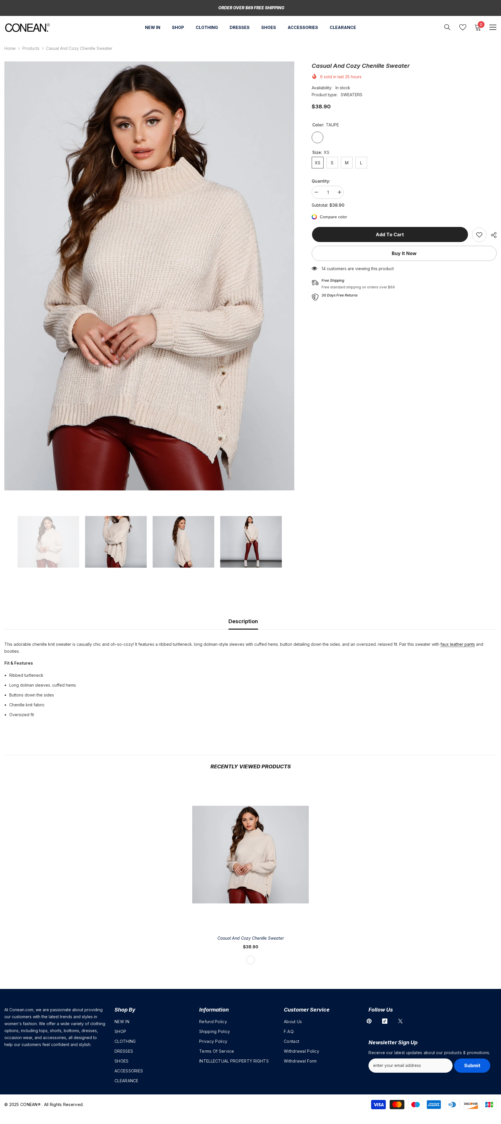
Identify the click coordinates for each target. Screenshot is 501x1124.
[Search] (447, 27)
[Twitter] (400, 1021)
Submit (472, 1065)
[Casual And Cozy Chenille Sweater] (250, 854)
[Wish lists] (462, 27)
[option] (149, 275)
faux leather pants (457, 644)
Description (243, 621)
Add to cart (389, 234)
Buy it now (404, 253)
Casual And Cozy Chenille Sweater (250, 938)
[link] (479, 235)
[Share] (492, 235)
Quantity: (321, 181)
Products (30, 48)
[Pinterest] (369, 1021)
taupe (250, 960)
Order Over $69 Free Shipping (251, 7)
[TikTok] (384, 1021)
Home (10, 48)
